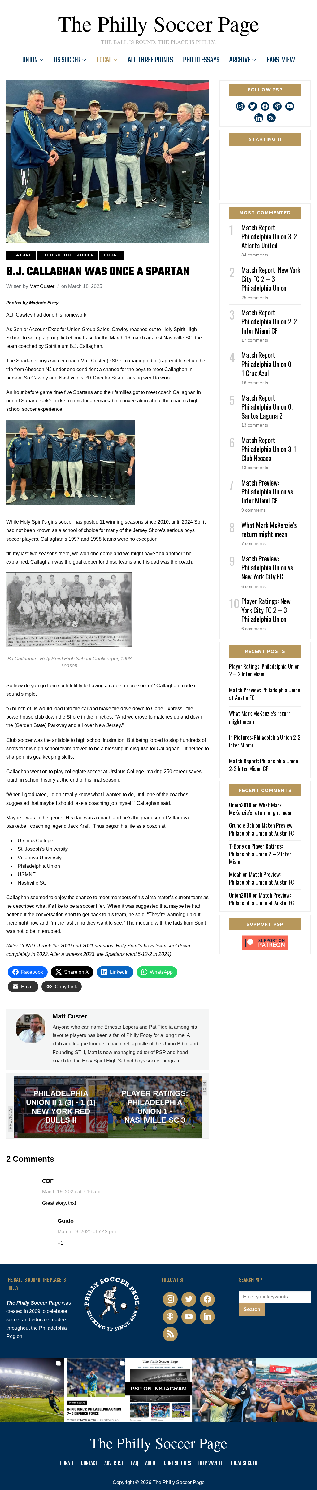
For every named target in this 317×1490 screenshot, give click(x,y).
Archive (239, 60)
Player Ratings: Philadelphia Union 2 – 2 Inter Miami (264, 670)
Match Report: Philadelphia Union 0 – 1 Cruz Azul (269, 364)
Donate (67, 1463)
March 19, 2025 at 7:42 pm (87, 1231)
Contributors (177, 1463)
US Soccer (67, 60)
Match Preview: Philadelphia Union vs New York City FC (267, 567)
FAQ (134, 1463)
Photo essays (201, 60)
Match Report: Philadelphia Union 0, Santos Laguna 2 (267, 406)
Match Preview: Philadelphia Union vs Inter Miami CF (267, 491)
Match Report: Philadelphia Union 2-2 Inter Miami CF (269, 321)
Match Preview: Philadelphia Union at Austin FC (264, 694)
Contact (89, 1463)
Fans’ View (281, 60)
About (151, 1463)
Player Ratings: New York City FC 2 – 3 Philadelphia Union (266, 610)
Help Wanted (211, 1463)
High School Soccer (67, 255)
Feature (21, 255)
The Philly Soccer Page (158, 23)
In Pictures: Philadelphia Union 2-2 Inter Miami (265, 741)
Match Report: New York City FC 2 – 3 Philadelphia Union (270, 279)
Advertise (114, 1463)
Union (30, 60)
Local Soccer (244, 1463)
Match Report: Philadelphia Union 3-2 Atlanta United (269, 236)
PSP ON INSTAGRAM (159, 1389)
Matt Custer (41, 286)
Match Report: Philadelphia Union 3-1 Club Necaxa (268, 449)
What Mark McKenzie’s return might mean (269, 529)
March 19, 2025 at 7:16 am (71, 1191)
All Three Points (150, 60)
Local (104, 60)
